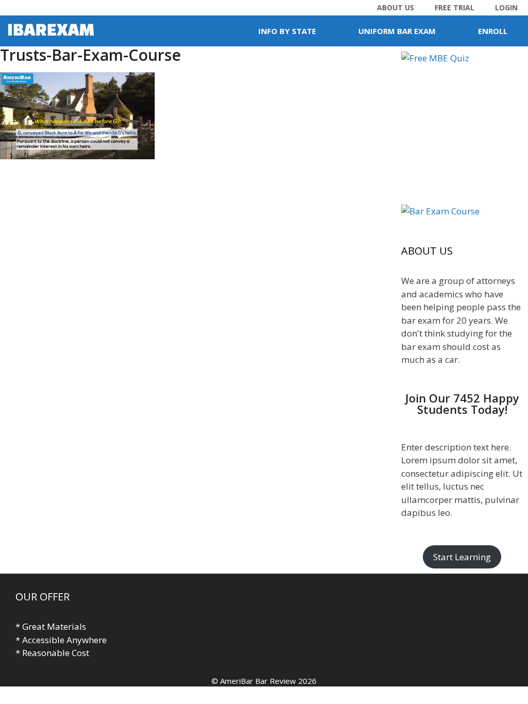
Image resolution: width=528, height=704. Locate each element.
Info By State (287, 31)
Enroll (492, 31)
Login (506, 7)
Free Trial (454, 7)
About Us (395, 7)
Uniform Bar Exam (397, 31)
